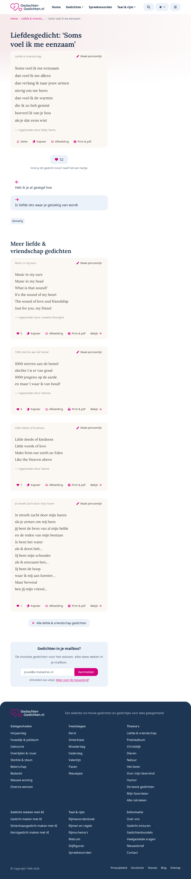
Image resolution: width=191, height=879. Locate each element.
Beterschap (18, 767)
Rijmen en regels (80, 826)
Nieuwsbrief (135, 846)
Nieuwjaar (76, 773)
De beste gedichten (140, 787)
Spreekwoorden (100, 7)
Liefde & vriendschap (34, 18)
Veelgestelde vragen (141, 839)
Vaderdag (75, 753)
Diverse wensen (21, 787)
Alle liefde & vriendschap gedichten (61, 623)
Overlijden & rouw (23, 753)
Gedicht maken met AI (26, 819)
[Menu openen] (175, 7)
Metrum (74, 839)
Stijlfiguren (76, 846)
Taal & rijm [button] (125, 7)
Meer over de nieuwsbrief (72, 680)
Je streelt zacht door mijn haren (34, 503)
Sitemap (175, 867)
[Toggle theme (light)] (162, 7)
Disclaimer (137, 867)
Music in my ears (25, 263)
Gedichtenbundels (140, 832)
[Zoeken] (148, 7)
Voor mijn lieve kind (141, 773)
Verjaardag (18, 733)
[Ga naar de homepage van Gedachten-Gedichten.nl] (27, 7)
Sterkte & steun (21, 760)
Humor (132, 780)
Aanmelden (86, 672)
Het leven (133, 767)
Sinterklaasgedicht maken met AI (33, 826)
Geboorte (17, 746)
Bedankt (16, 773)
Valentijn (75, 760)
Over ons (133, 819)
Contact (132, 852)
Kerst (72, 733)
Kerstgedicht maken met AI (29, 832)
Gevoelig (17, 221)
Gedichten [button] (73, 7)
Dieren (131, 753)
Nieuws (152, 867)
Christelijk (134, 746)
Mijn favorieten (137, 793)
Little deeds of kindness (30, 428)
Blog (164, 867)
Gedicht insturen (139, 826)
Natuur (132, 760)
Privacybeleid (119, 867)
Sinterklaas (76, 740)
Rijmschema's (78, 832)
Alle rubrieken (137, 800)
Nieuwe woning (21, 780)
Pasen (73, 767)
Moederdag (77, 746)
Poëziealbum (136, 740)
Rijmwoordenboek (82, 819)
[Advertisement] (154, 54)
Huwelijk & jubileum (24, 740)
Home (56, 7)
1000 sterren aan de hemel (32, 352)
